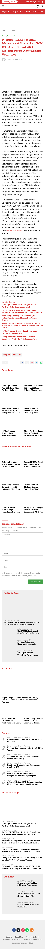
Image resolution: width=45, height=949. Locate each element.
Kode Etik (19, 937)
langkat (6, 355)
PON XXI (17, 355)
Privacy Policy (32, 937)
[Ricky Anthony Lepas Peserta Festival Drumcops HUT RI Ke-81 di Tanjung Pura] (33, 423)
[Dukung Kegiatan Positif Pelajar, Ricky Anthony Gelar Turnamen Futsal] (11, 378)
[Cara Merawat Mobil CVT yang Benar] (10, 906)
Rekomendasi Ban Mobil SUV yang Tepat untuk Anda (27, 884)
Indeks (9, 937)
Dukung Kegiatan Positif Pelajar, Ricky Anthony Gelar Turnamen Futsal (19, 306)
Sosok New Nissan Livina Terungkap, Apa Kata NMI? (23, 766)
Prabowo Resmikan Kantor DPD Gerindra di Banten (24, 740)
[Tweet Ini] (27, 362)
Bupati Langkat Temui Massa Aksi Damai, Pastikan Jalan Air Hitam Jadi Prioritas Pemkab (20, 700)
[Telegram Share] (36, 362)
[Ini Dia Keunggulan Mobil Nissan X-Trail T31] (10, 895)
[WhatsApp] (27, 930)
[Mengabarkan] (18, 6)
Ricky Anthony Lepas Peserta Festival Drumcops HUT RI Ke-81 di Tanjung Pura (19, 338)
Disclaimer (17, 939)
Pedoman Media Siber (33, 939)
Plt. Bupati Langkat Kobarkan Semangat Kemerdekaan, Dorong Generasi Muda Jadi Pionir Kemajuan (28, 643)
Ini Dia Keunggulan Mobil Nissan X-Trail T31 (28, 895)
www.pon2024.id (14, 230)
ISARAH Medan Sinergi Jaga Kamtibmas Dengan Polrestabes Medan (19, 332)
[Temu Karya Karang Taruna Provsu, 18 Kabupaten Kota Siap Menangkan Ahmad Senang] (11, 400)
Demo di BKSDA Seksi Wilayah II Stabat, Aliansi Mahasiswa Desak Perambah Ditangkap (22, 311)
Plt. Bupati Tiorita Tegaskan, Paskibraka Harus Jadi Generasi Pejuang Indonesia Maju (27, 654)
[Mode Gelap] (37, 6)
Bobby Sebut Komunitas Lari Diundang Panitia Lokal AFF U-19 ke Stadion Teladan (22, 859)
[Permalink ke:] (4, 59)
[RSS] (32, 930)
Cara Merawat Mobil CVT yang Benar (28, 906)
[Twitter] (18, 930)
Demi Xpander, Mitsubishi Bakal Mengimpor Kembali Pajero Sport (21, 774)
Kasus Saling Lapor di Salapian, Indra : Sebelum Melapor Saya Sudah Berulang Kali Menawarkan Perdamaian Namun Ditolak (33, 721)
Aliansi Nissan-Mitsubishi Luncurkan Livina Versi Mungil (24, 757)
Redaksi (6, 939)
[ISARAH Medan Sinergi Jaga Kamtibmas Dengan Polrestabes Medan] (11, 423)
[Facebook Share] (22, 362)
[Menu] (3, 6)
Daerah (10, 36)
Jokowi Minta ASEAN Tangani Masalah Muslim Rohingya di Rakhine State (24, 783)
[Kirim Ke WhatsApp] (41, 362)
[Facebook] (14, 930)
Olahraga (17, 36)
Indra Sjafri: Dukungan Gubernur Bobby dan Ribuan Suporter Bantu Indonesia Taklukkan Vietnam (21, 850)
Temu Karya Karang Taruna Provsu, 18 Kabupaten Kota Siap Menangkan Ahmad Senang (19, 318)
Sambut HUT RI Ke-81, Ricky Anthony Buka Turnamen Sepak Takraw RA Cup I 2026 (21, 833)
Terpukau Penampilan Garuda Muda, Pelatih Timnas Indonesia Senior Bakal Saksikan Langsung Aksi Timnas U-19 (21, 842)
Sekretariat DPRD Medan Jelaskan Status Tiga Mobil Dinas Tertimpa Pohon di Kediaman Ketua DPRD (22, 325)
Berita (4, 36)
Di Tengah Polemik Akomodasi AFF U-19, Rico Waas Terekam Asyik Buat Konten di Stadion (22, 867)
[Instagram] (23, 930)
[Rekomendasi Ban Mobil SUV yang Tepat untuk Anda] (10, 884)
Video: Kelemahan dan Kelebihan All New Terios (25, 749)
